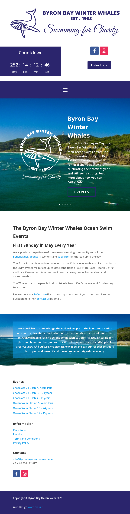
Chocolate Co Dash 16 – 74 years (32, 393)
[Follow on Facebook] (94, 51)
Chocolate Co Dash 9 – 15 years (31, 398)
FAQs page (40, 294)
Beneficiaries (20, 256)
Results (17, 434)
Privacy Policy (21, 443)
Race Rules (19, 430)
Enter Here (99, 65)
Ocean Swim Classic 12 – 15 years (33, 413)
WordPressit (35, 507)
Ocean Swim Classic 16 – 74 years (33, 408)
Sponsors (35, 256)
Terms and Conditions (26, 438)
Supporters (64, 256)
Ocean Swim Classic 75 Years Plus (33, 403)
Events (81, 191)
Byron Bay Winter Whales (83, 126)
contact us (43, 298)
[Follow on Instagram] (104, 51)
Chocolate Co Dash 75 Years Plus (32, 388)
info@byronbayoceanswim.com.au (33, 459)
